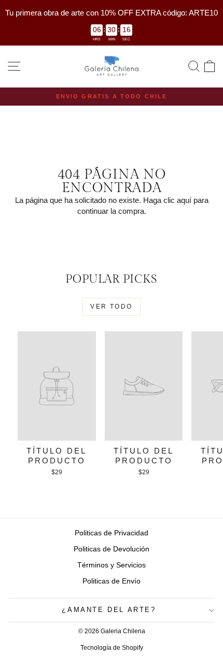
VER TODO (111, 306)
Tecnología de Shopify (111, 647)
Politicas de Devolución (111, 549)
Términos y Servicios (111, 565)
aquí (184, 200)
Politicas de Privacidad (111, 533)
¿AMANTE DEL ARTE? (109, 610)
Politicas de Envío (111, 581)
